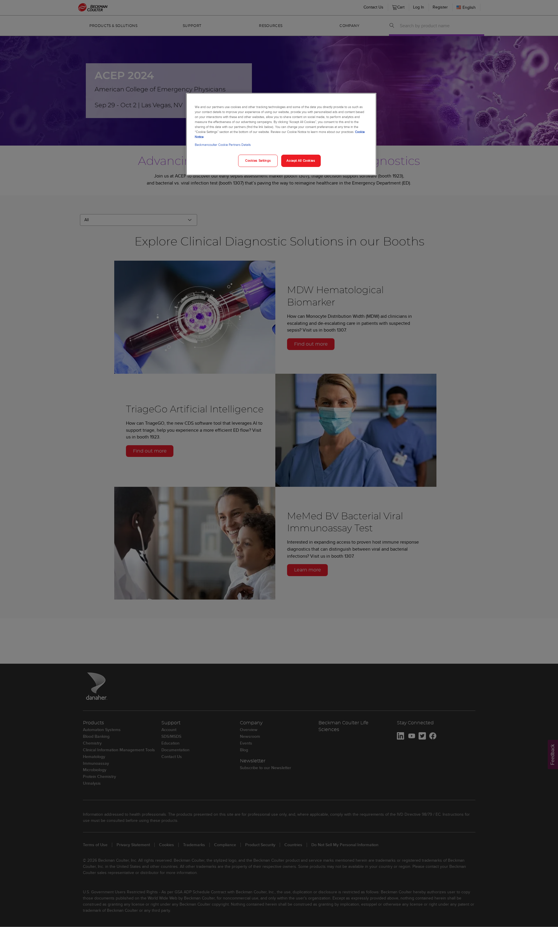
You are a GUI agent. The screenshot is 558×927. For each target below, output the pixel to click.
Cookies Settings (258, 160)
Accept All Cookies (300, 160)
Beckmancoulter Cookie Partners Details (223, 144)
